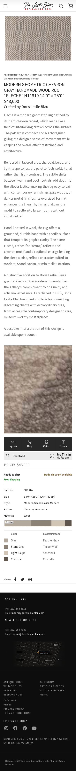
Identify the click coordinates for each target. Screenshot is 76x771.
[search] (61, 6)
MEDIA (44, 694)
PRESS (7, 704)
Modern (28, 503)
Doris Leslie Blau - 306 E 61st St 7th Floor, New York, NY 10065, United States (37, 741)
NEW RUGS (10, 690)
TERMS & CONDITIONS (17, 713)
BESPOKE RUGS (13, 694)
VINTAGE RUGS (13, 686)
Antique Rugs (10, 74)
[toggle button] (5, 5)
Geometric (41, 509)
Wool (27, 515)
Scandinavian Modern (46, 503)
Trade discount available (58, 474)
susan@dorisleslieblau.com (28, 634)
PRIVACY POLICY (14, 709)
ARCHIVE (23, 74)
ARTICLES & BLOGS (52, 686)
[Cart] (70, 6)
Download (18, 456)
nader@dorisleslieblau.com (28, 613)
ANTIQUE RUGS (13, 682)
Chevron (29, 509)
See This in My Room (64, 455)
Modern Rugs (36, 74)
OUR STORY (47, 682)
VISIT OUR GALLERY (52, 690)
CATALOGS (10, 700)
